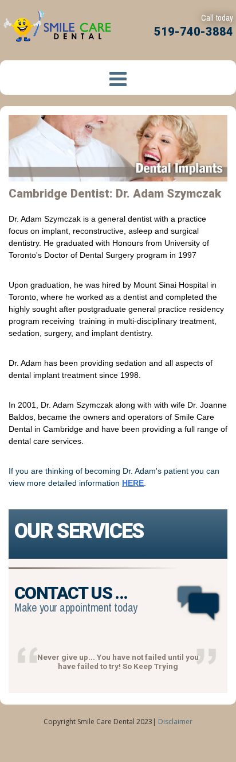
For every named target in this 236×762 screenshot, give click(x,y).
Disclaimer (175, 721)
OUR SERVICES (79, 531)
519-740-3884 (193, 31)
